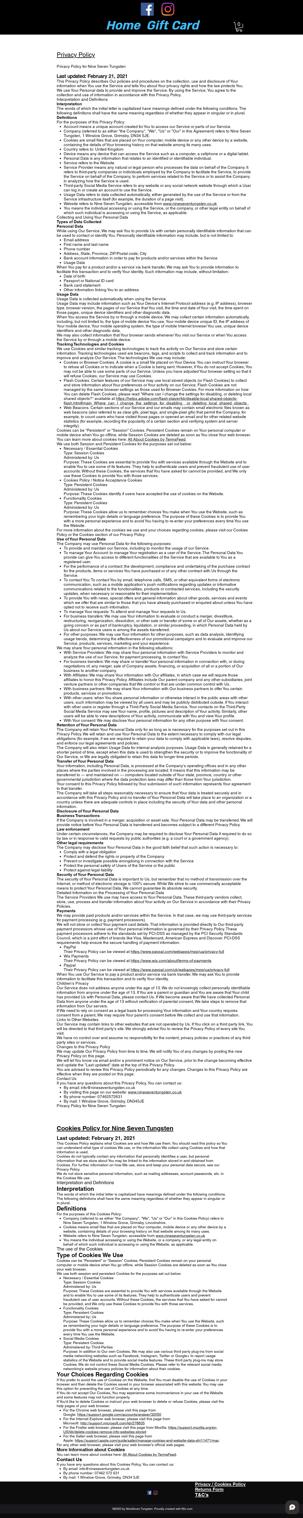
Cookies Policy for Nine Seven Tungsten (115, 1128)
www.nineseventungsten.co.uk (190, 203)
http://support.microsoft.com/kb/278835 (112, 1423)
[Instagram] (167, 9)
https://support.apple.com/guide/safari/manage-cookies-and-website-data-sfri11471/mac (147, 1440)
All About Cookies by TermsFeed (157, 439)
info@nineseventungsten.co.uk (108, 1087)
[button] (239, 27)
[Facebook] (147, 9)
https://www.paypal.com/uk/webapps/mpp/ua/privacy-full (180, 969)
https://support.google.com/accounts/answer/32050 (119, 1414)
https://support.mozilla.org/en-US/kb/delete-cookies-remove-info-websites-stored (140, 1429)
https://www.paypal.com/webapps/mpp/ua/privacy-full (177, 951)
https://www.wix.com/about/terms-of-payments (171, 960)
